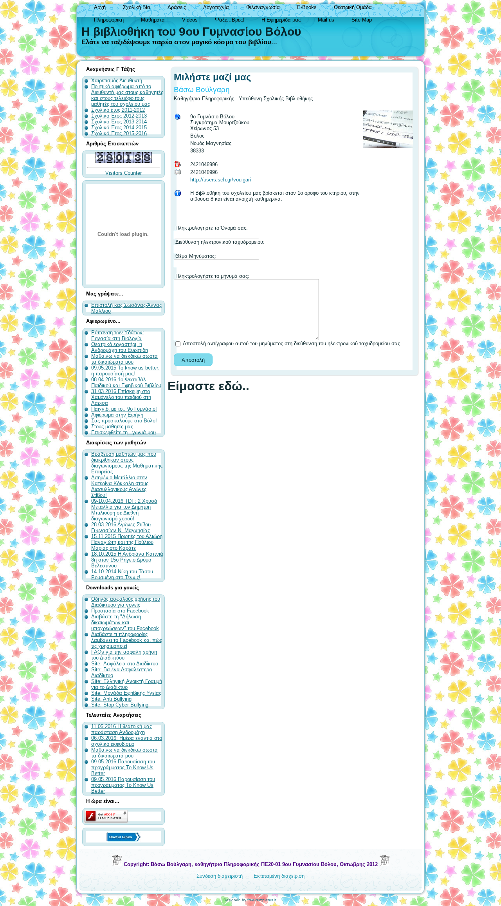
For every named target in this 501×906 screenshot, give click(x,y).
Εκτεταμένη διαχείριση (279, 876)
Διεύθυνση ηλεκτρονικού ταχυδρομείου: (219, 242)
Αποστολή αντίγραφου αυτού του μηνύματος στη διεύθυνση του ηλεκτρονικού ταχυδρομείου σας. (292, 343)
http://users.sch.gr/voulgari (220, 180)
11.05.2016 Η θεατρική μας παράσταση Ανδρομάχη (121, 729)
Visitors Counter (123, 173)
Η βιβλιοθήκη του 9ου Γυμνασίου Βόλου (191, 31)
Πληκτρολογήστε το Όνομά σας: (211, 228)
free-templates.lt (261, 900)
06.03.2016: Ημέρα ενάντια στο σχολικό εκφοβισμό (126, 741)
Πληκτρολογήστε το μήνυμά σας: (211, 276)
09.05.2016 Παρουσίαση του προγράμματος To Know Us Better (123, 767)
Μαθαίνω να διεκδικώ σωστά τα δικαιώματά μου (124, 753)
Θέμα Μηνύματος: (195, 256)
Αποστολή (193, 360)
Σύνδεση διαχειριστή (219, 876)
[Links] (123, 837)
